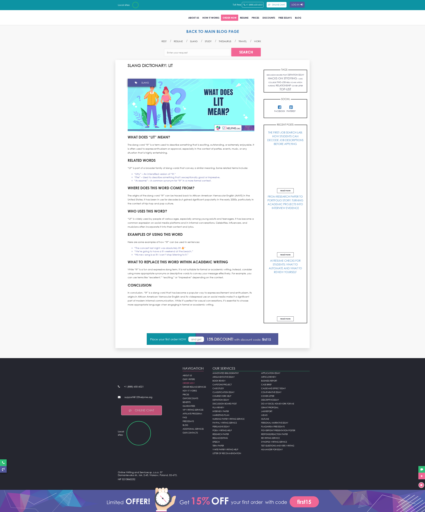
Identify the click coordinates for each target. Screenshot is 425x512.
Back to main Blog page (212, 31)
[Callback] (3, 469)
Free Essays (285, 17)
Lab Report (266, 411)
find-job (281, 82)
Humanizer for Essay (272, 449)
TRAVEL (243, 41)
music (300, 79)
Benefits (187, 402)
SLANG (194, 41)
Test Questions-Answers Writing (277, 445)
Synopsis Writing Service (274, 442)
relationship (283, 85)
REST (164, 41)
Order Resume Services (194, 387)
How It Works (210, 17)
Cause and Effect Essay (273, 388)
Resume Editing (220, 438)
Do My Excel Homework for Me (277, 403)
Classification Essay (223, 392)
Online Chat (144, 410)
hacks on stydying (282, 78)
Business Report (269, 381)
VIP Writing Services (193, 410)
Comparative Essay (271, 392)
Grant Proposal (270, 407)
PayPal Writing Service (224, 423)
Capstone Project (222, 384)
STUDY (208, 41)
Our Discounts (190, 398)
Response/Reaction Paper (274, 434)
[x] (212, 499)
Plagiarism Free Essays (273, 426)
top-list (285, 89)
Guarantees (189, 406)
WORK (257, 41)
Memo (264, 415)
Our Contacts (190, 432)
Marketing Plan (220, 415)
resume (289, 82)
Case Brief (266, 384)
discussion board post (277, 75)
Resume (244, 17)
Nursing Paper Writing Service (228, 419)
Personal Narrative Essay (274, 423)
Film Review (218, 407)
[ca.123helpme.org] (144, 5)
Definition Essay (220, 400)
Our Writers (189, 379)
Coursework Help (221, 396)
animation (297, 82)
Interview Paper (220, 411)
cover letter (297, 86)
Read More (285, 190)
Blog (298, 17)
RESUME (178, 41)
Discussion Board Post (224, 403)
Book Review (219, 381)
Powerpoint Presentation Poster (278, 430)
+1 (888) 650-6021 (254, 4)
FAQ (185, 417)
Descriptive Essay (270, 400)
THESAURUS (225, 41)
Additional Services (193, 429)
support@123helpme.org (138, 397)
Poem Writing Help (222, 430)
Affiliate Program (192, 413)
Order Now (230, 17)
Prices (255, 17)
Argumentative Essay (223, 377)
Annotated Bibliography (225, 373)
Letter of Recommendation (226, 453)
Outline (265, 419)
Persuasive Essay (221, 426)
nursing (271, 86)
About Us (193, 17)
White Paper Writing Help (225, 449)
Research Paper (220, 434)
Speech (216, 442)
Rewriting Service (270, 438)
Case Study (218, 388)
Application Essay (270, 373)
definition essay (296, 75)
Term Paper (218, 445)
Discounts (268, 17)
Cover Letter (267, 396)
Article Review (268, 377)
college (272, 82)
